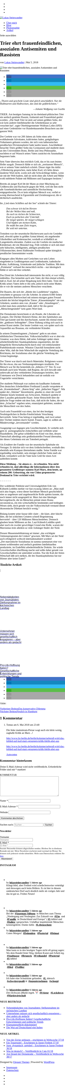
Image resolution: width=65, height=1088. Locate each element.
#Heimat (54, 933)
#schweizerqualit (16, 981)
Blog (8, 25)
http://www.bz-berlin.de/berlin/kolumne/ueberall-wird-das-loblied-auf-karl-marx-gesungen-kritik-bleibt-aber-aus (35, 739)
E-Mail (4, 842)
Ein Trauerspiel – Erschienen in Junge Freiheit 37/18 (32, 1042)
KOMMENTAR (8, 775)
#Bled (10, 967)
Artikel (9, 30)
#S (49, 919)
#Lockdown (57, 992)
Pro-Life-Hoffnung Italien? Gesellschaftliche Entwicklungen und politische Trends (28, 1020)
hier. (2, 856)
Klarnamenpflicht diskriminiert (21, 1024)
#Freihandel (40, 955)
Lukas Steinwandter (14, 62)
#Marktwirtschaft (16, 995)
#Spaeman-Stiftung (25, 913)
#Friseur (44, 992)
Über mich (11, 22)
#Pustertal (42, 933)
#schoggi (54, 981)
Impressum (11, 1067)
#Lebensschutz (44, 924)
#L (44, 978)
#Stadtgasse (13, 955)
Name (4, 800)
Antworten (11, 754)
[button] (8, 76)
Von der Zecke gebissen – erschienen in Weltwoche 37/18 (35, 1040)
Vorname (4, 837)
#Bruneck (26, 955)
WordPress (49, 1062)
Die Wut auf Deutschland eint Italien (24, 1027)
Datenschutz (12, 1070)
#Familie (11, 919)
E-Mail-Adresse (9, 806)
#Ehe (57, 916)
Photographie (13, 27)
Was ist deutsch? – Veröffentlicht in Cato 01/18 (29, 1051)
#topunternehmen (37, 981)
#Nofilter (19, 967)
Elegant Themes (21, 1062)
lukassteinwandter (19, 882)
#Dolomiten (29, 933)
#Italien (11, 922)
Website (4, 812)
